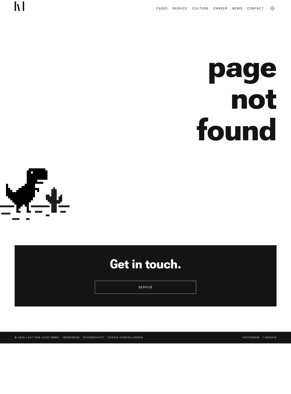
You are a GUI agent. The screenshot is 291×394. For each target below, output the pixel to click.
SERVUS (145, 287)
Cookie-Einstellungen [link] (125, 337)
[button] (273, 8)
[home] (25, 8)
